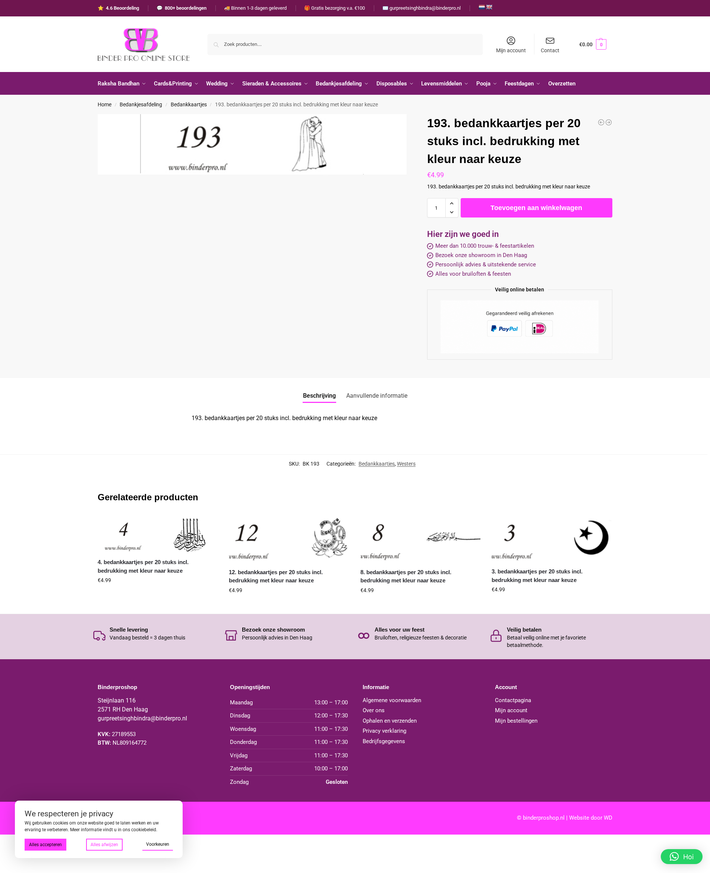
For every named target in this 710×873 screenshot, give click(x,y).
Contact (550, 50)
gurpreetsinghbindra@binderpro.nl (142, 718)
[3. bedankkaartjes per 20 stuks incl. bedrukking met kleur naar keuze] (552, 537)
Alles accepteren (45, 844)
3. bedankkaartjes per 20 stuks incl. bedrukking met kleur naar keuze (537, 575)
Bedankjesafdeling (141, 104)
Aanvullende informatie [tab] (376, 395)
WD (608, 817)
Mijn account (511, 50)
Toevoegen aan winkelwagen (536, 208)
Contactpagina (513, 700)
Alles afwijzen (104, 844)
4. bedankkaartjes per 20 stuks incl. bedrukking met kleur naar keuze (143, 566)
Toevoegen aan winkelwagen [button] (157, 596)
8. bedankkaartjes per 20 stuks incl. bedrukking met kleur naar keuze (405, 576)
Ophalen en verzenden (390, 720)
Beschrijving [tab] (319, 395)
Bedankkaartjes (189, 104)
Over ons (374, 710)
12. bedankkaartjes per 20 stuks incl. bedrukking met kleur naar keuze (276, 576)
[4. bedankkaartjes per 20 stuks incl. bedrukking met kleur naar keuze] (158, 533)
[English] (489, 7)
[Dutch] (481, 7)
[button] (592, 44)
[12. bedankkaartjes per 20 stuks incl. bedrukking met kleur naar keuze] (289, 538)
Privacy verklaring (384, 731)
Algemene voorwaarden (392, 700)
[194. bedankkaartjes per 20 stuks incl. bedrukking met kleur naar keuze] (608, 122)
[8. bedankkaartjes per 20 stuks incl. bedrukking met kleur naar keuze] (420, 538)
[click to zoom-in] (252, 144)
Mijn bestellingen (516, 720)
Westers (406, 464)
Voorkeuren (157, 844)
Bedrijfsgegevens (384, 741)
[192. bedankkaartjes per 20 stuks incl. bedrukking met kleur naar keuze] (601, 122)
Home (104, 104)
